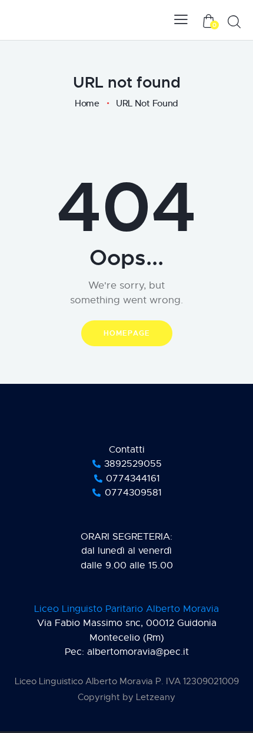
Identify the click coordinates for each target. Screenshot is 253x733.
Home (87, 103)
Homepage (127, 333)
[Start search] (234, 22)
